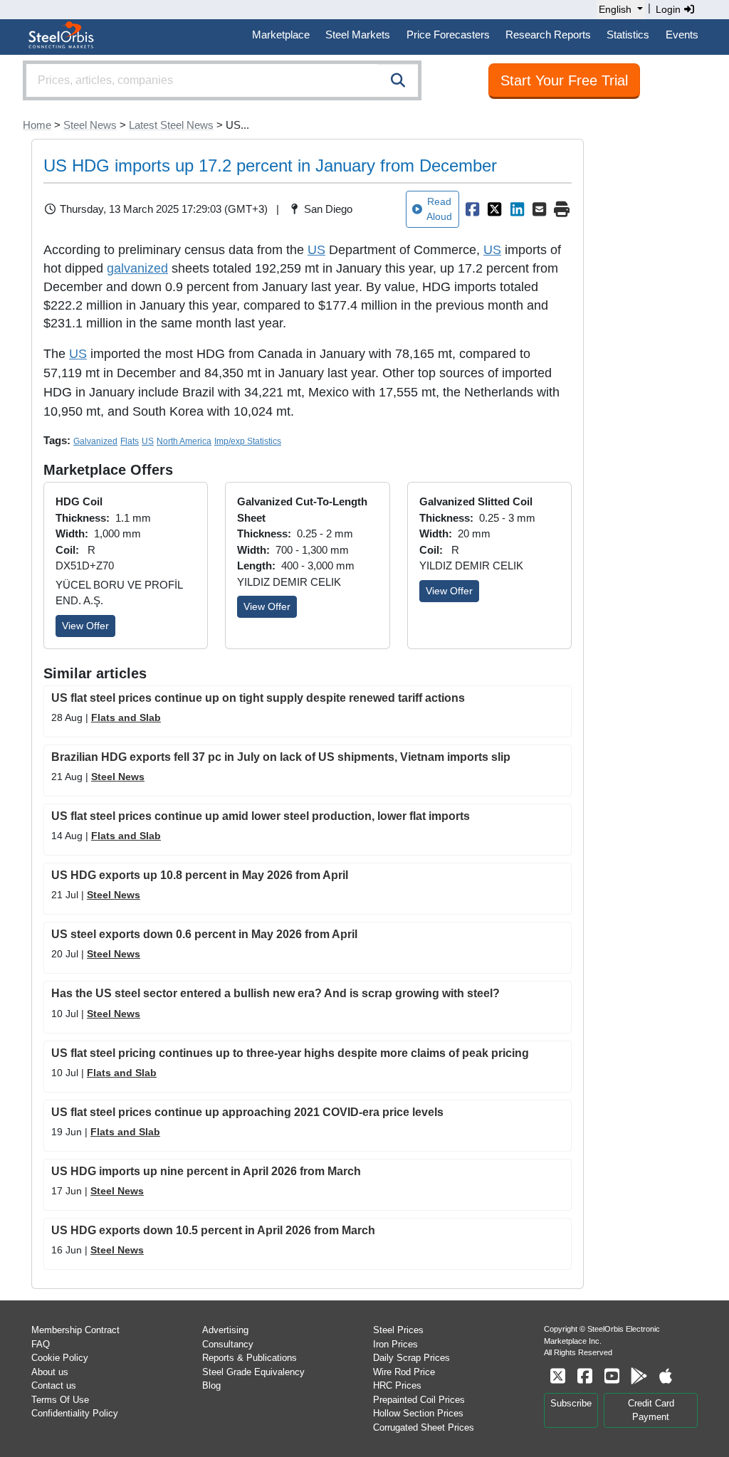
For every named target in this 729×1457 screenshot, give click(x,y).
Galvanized (95, 441)
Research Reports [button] (548, 34)
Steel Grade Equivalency (253, 1372)
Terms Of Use (60, 1399)
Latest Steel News (171, 125)
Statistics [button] (628, 34)
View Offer (85, 625)
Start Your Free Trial (564, 80)
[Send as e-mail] (540, 209)
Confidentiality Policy (74, 1413)
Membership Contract (75, 1330)
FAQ (40, 1344)
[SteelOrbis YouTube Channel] (611, 1376)
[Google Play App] (638, 1376)
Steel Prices (398, 1330)
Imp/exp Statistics (247, 441)
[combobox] (222, 80)
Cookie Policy (59, 1357)
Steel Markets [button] (357, 34)
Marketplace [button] (281, 34)
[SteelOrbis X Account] (557, 1376)
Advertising (225, 1330)
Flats (129, 441)
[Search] (398, 80)
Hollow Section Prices (418, 1413)
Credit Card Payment (651, 1410)
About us (49, 1372)
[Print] (562, 209)
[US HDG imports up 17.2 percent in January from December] (472, 209)
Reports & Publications (249, 1357)
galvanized (137, 268)
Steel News (90, 125)
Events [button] (682, 34)
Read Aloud (439, 209)
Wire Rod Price (404, 1372)
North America (184, 441)
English (615, 9)
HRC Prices (397, 1385)
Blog (211, 1385)
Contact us (53, 1385)
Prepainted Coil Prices (419, 1399)
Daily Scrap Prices (411, 1357)
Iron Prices (395, 1344)
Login (669, 9)
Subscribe (571, 1403)
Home (37, 125)
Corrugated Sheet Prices (423, 1427)
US (316, 250)
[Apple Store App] (665, 1376)
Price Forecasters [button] (448, 34)
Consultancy (227, 1344)
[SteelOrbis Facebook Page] (584, 1376)
